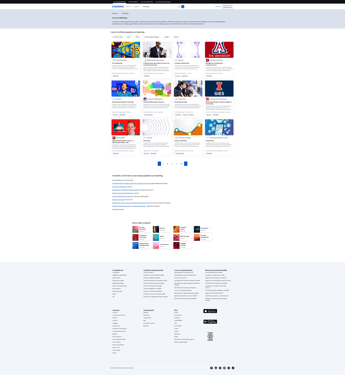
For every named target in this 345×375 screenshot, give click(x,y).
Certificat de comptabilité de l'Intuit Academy (155, 297)
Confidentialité (178, 320)
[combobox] (159, 6)
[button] (136, 6)
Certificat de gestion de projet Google (153, 283)
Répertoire (177, 334)
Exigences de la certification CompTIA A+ (216, 278)
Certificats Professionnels (119, 329)
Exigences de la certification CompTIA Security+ (218, 280)
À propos (114, 312)
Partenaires (146, 315)
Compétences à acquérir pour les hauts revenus (215, 287)
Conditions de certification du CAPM (214, 275)
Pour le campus (116, 342)
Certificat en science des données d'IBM (154, 294)
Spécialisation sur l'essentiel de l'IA (183, 272)
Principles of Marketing (119, 187)
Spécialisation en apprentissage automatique (186, 293)
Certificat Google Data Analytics (151, 278)
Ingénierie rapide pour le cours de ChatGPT (186, 296)
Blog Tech (146, 326)
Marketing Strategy (118, 200)
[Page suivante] (185, 164)
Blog (144, 320)
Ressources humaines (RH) (119, 286)
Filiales (176, 337)
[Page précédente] (159, 164)
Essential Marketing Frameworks (122, 196)
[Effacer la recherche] (179, 6)
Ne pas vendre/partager (180, 342)
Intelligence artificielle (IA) (119, 275)
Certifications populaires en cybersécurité (216, 296)
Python (114, 294)
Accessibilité (177, 326)
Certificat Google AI (148, 272)
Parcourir (115, 13)
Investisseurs (178, 315)
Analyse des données (118, 280)
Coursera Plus (116, 326)
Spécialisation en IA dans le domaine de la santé (187, 280)
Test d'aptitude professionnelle (213, 272)
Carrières (115, 320)
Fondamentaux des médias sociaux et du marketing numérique (131, 183)
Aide (175, 323)
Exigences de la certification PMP (214, 293)
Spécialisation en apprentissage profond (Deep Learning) (187, 284)
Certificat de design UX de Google (152, 286)
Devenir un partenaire (118, 345)
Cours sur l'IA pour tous (180, 278)
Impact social (116, 347)
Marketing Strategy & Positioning (122, 193)
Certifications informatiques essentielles (216, 283)
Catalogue (115, 323)
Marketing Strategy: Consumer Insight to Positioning (128, 203)
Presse (176, 312)
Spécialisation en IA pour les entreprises (185, 275)
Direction (114, 318)
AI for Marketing (117, 180)
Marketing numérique (118, 283)
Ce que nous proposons (118, 315)
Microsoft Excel (116, 289)
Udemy (114, 353)
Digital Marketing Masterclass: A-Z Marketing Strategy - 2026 (131, 206)
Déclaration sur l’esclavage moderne (184, 339)
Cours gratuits (116, 350)
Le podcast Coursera (149, 323)
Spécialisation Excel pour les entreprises (185, 288)
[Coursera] (118, 6)
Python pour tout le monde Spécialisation (185, 298)
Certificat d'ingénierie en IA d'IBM (152, 289)
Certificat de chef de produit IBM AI (152, 291)
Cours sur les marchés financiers (183, 290)
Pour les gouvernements (119, 339)
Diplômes (115, 334)
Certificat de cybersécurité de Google (153, 275)
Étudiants (145, 312)
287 (182, 164)
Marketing (115, 209)
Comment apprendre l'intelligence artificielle (217, 290)
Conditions (177, 318)
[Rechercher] (182, 6)
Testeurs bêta (147, 318)
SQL (113, 297)
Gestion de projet (117, 291)
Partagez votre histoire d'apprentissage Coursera (216, 299)
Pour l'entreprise (117, 337)
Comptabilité (115, 272)
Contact (176, 329)
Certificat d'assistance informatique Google (155, 280)
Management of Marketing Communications (126, 190)
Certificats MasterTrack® (119, 331)
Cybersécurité (116, 278)
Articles (176, 331)
